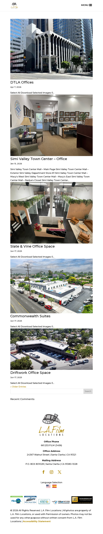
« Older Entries (18, 386)
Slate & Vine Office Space (32, 246)
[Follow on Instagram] (51, 472)
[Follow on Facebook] (43, 472)
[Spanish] (54, 486)
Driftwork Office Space (30, 372)
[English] (48, 486)
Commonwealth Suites (30, 316)
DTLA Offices (22, 82)
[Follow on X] (59, 472)
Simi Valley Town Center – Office (38, 159)
